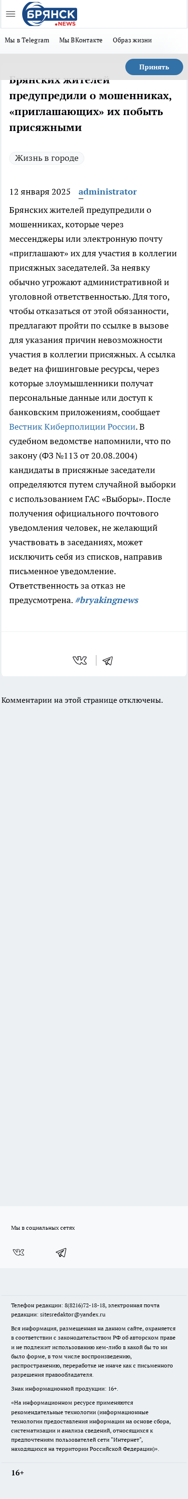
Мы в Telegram (27, 40)
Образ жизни (132, 40)
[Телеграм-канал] (61, 1252)
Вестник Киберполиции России (72, 426)
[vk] (80, 660)
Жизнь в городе (47, 157)
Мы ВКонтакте (81, 40)
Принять (154, 67)
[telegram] (111, 660)
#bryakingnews (106, 599)
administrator (108, 191)
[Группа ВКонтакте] (18, 1252)
